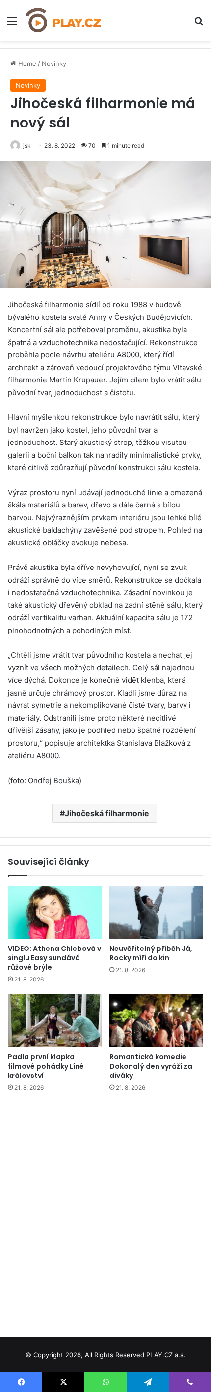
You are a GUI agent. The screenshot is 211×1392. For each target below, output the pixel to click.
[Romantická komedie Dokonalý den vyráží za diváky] (156, 1020)
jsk (27, 145)
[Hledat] (199, 24)
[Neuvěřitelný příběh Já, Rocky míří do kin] (156, 912)
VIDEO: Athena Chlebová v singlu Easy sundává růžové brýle (54, 958)
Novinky (54, 63)
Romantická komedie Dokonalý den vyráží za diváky (150, 1066)
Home (26, 63)
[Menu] (12, 24)
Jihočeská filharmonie (107, 813)
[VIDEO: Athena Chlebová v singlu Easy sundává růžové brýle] (55, 912)
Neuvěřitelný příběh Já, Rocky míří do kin (150, 953)
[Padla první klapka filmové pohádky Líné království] (55, 1020)
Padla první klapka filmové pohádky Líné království (46, 1066)
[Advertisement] (105, 1216)
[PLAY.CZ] (64, 20)
